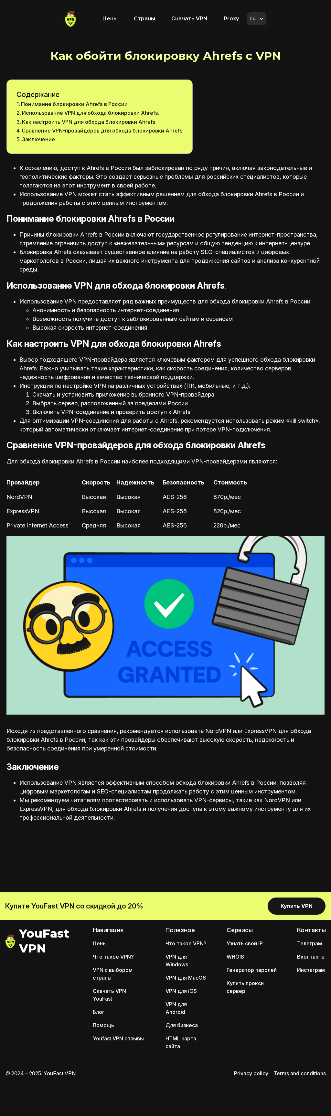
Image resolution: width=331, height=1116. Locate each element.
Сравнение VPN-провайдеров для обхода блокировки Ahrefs (102, 130)
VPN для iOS (181, 991)
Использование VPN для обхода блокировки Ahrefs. (90, 113)
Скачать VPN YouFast (109, 995)
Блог (98, 1012)
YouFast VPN (44, 940)
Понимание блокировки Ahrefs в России (74, 104)
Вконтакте (311, 956)
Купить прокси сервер (245, 987)
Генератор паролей (252, 970)
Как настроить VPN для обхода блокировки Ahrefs (88, 122)
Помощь (103, 1025)
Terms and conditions (299, 1073)
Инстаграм (311, 970)
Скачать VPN (189, 19)
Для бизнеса (182, 1025)
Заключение (38, 139)
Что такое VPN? (113, 956)
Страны (144, 19)
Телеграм (309, 943)
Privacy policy (251, 1073)
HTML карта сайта (181, 1042)
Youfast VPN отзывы (118, 1038)
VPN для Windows (177, 960)
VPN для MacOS (186, 977)
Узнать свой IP (245, 943)
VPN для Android (176, 1008)
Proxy (231, 19)
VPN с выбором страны (113, 974)
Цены (110, 19)
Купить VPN (297, 906)
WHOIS (235, 956)
